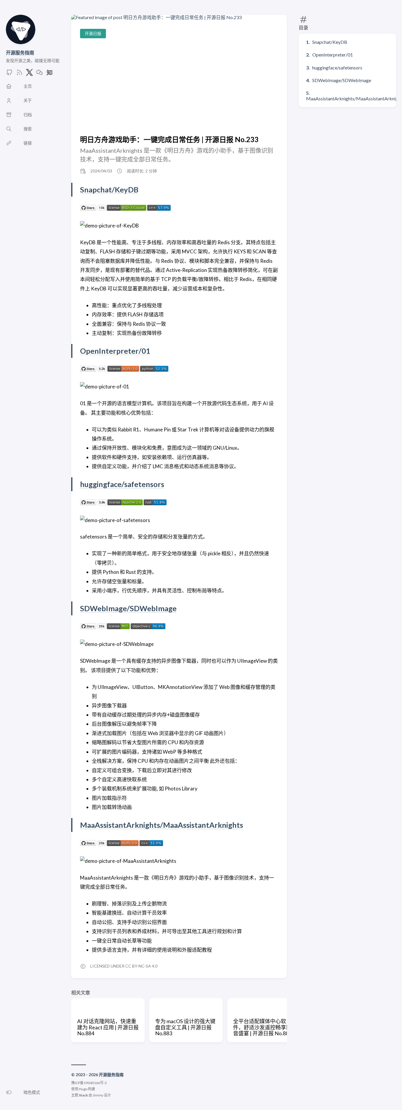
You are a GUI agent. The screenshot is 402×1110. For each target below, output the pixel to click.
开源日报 (93, 33)
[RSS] (19, 74)
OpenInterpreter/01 (332, 54)
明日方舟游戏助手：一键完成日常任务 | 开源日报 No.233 (169, 139)
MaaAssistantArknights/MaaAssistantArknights (161, 824)
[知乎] (49, 74)
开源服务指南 (20, 52)
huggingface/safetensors (337, 67)
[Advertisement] (179, 87)
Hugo (83, 1089)
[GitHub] (9, 74)
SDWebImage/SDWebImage (341, 80)
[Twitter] (29, 74)
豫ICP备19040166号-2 (89, 1083)
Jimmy (98, 1095)
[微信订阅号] (39, 74)
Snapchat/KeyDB (329, 42)
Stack (83, 1095)
